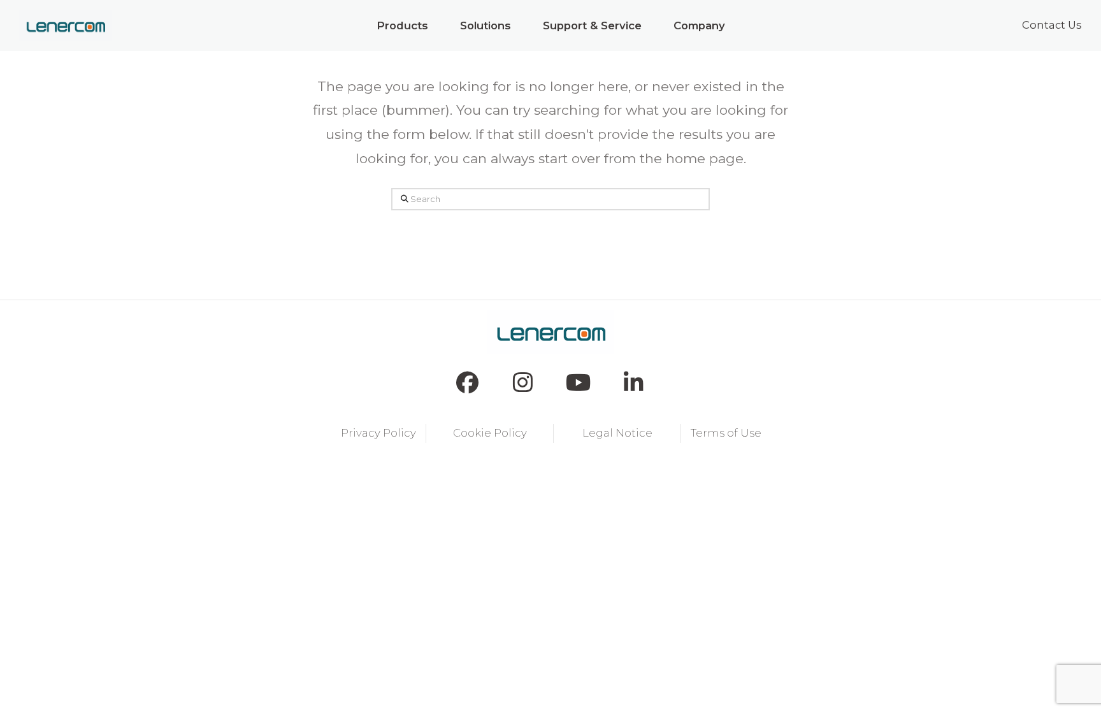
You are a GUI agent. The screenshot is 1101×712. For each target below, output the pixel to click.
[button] (402, 25)
